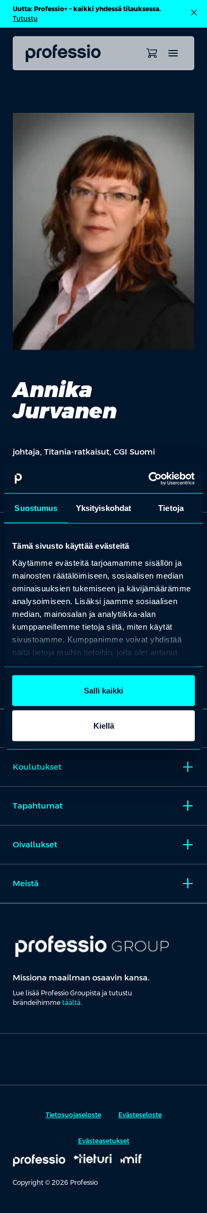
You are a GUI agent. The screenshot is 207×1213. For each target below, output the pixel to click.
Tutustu (25, 18)
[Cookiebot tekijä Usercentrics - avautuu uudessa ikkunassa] (149, 478)
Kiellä (103, 725)
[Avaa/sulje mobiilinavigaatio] (173, 53)
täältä (71, 1002)
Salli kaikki (103, 690)
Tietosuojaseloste (73, 1115)
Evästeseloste (140, 1115)
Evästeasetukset (104, 1141)
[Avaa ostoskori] (151, 53)
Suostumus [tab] (35, 508)
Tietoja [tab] (171, 508)
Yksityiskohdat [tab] (103, 508)
